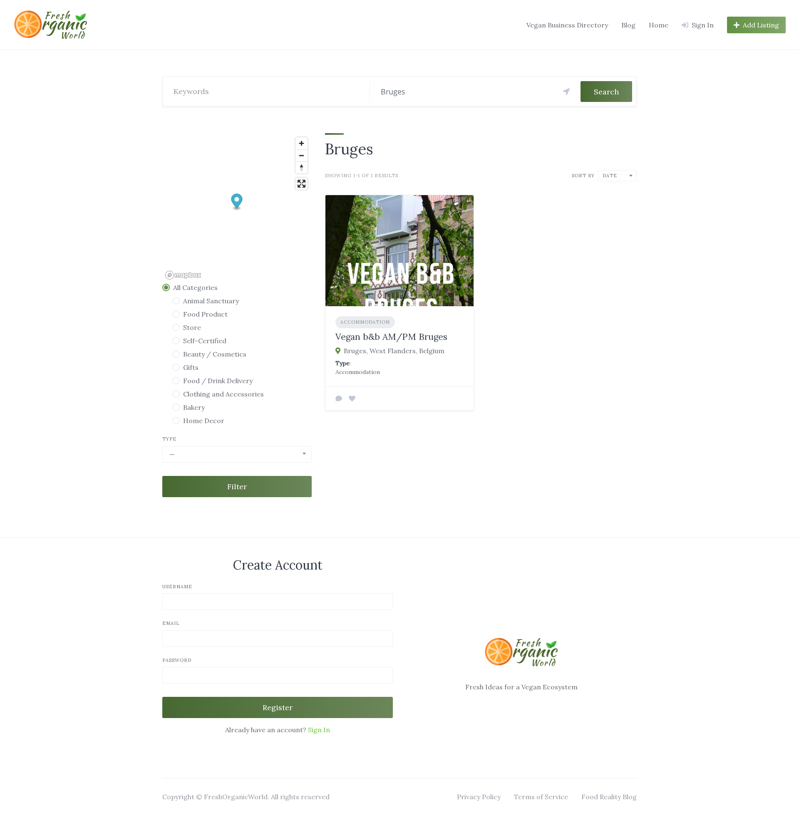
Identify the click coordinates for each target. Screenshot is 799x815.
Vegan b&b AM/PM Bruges (391, 336)
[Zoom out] (301, 155)
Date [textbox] (610, 175)
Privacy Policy (479, 797)
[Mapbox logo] (183, 275)
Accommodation (365, 322)
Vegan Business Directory (567, 25)
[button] (237, 202)
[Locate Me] (566, 92)
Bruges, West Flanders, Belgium (394, 351)
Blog (628, 25)
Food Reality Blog (609, 797)
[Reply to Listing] (338, 399)
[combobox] (237, 454)
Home (658, 25)
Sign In (319, 730)
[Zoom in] (301, 143)
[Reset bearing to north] (301, 167)
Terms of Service (541, 797)
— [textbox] (172, 454)
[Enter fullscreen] (301, 184)
